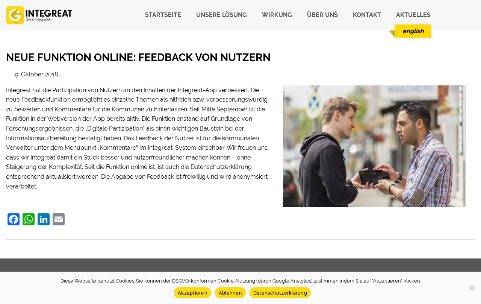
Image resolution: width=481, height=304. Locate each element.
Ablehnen (230, 293)
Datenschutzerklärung (280, 293)
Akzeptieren (192, 293)
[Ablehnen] (471, 288)
